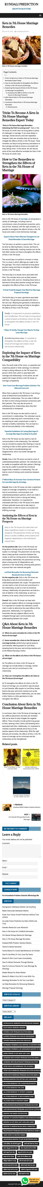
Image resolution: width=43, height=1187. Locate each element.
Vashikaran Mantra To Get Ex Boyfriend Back (20, 1139)
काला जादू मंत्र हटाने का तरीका (28, 1148)
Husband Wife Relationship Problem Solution (20, 1062)
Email (4, 867)
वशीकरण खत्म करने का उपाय (10, 1169)
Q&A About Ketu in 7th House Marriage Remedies (19, 98)
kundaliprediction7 (22, 31)
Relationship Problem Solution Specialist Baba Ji (21, 1131)
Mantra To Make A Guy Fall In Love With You (18, 976)
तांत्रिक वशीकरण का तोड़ (9, 1161)
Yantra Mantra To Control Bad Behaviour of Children (21, 950)
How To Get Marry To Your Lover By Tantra (17, 954)
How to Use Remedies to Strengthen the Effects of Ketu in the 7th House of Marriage (21, 84)
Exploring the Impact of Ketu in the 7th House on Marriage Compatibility (21, 89)
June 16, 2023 (8, 31)
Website (5, 874)
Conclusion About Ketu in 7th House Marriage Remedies (21, 103)
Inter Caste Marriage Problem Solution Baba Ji (21, 1075)
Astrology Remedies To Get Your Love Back (18, 980)
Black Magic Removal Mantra (14, 1028)
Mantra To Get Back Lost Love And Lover (18, 1122)
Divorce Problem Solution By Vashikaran (19, 1036)
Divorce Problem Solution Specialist (17, 1040)
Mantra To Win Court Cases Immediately (17, 958)
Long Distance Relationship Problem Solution (20, 1105)
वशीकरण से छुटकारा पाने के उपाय (29, 1169)
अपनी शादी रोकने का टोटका (31, 1144)
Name (4, 860)
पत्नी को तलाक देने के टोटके (10, 1165)
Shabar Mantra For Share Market (14, 972)
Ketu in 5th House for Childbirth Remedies (17, 931)
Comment (6, 843)
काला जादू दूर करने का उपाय (10, 1148)
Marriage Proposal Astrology (12, 988)
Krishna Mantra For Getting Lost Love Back (19, 1079)
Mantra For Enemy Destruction (15, 1113)
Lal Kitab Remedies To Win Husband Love (18, 1096)
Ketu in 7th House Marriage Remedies (16, 939)
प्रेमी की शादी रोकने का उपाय (28, 1165)
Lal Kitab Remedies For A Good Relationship (19, 1083)
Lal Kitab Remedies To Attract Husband (18, 1092)
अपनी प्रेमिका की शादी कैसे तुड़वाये (12, 1144)
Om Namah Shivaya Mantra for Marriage (17, 935)
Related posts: (13, 107)
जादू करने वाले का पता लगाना (25, 1152)
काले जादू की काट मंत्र (9, 1152)
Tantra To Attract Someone (12, 947)
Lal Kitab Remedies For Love (13, 1088)
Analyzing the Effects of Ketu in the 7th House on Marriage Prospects (21, 94)
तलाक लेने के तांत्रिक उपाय (24, 1156)
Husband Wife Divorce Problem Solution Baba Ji (21, 1058)
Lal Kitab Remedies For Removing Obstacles (18, 984)
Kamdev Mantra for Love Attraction (15, 927)
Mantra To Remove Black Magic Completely (19, 1126)
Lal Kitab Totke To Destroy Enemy (15, 1101)
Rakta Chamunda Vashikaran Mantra (15, 910)
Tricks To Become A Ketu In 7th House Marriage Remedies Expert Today (21, 79)
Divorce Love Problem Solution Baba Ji (17, 1032)
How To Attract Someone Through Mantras (17, 962)
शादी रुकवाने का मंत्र (24, 1174)
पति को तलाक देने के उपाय (25, 1161)
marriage (24, 219)
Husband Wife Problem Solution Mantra (16, 943)
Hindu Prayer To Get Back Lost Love (16, 1053)
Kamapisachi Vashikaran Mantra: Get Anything (19, 907)
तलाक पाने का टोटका (8, 1156)
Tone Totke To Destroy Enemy (14, 1135)
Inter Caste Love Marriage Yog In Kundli (18, 1066)
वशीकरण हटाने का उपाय (9, 1174)
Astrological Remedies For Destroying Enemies (21, 1023)
